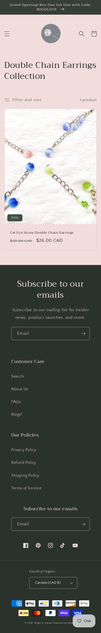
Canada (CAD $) (48, 583)
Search (17, 376)
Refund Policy (23, 462)
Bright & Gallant (44, 623)
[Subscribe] (83, 333)
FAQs (16, 402)
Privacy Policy (23, 450)
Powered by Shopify (64, 623)
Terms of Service (26, 488)
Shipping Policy (25, 475)
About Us (19, 389)
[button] (7, 34)
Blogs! (16, 414)
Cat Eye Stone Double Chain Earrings (42, 233)
